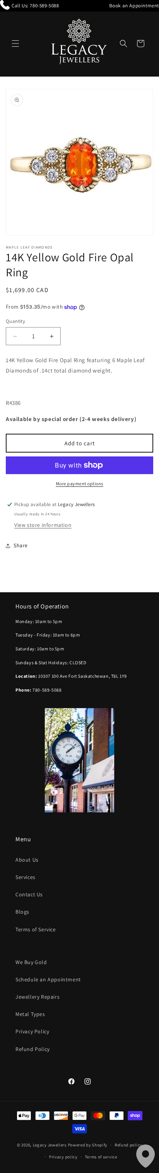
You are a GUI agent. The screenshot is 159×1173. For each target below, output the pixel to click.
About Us (27, 859)
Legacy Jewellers (50, 1145)
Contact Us (29, 894)
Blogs (22, 911)
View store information (42, 524)
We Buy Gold (31, 962)
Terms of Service (35, 929)
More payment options (79, 483)
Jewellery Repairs (37, 996)
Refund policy (128, 1145)
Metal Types (30, 1014)
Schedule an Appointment (48, 979)
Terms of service (101, 1157)
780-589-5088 (44, 5)
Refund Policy (32, 1049)
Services (25, 877)
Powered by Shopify (88, 1145)
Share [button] (21, 545)
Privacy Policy (32, 1031)
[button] (15, 43)
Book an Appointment (134, 5)
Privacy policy (63, 1157)
